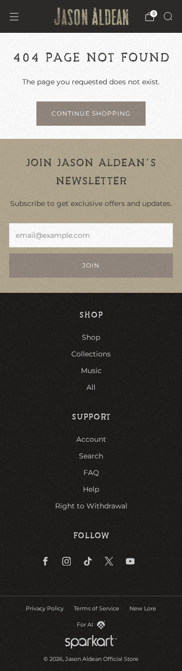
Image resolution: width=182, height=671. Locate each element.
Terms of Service (96, 608)
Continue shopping (91, 113)
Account (91, 439)
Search (91, 455)
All (91, 387)
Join (91, 265)
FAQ (91, 472)
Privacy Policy (45, 608)
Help (91, 489)
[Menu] (14, 17)
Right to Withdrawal (91, 505)
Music (91, 370)
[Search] (168, 16)
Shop (91, 337)
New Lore (142, 608)
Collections (91, 353)
